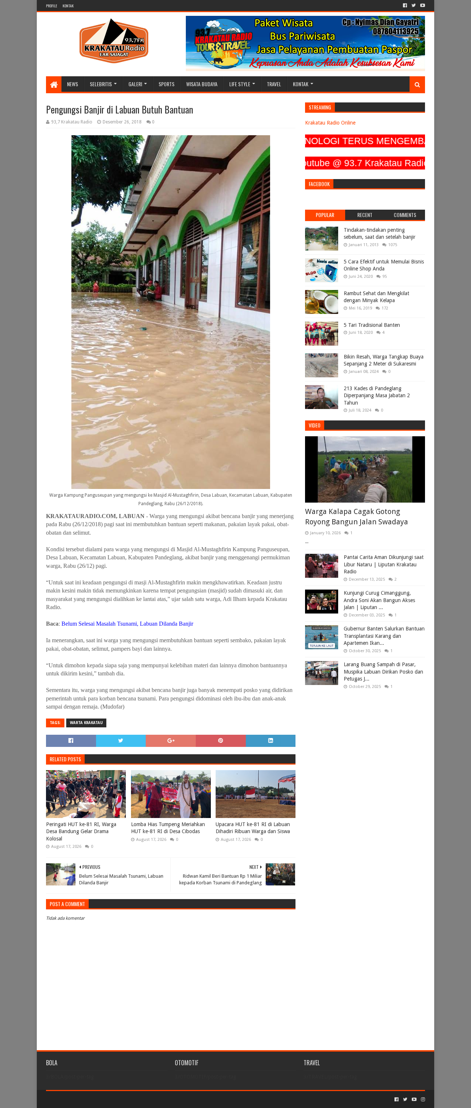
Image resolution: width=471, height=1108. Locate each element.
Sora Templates (86, 1099)
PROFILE (51, 5)
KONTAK (68, 5)
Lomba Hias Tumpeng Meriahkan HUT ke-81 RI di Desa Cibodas (168, 828)
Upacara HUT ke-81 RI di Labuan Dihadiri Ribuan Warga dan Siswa (253, 828)
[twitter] (413, 5)
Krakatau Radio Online (330, 123)
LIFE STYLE (239, 84)
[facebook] (404, 5)
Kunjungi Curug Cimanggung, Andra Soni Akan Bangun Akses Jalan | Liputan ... (379, 600)
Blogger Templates (129, 1099)
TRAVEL (274, 84)
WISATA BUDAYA (201, 84)
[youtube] (422, 5)
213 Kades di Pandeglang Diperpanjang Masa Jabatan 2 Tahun (377, 395)
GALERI (135, 84)
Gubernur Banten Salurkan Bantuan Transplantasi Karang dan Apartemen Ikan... (384, 636)
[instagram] (422, 1099)
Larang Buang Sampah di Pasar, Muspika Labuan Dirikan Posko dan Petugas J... (383, 671)
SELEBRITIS (101, 84)
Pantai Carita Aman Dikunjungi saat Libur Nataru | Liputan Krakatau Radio (384, 564)
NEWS (72, 84)
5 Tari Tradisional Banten (372, 325)
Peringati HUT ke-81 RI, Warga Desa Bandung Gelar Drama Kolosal (81, 831)
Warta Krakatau (86, 723)
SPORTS (166, 84)
